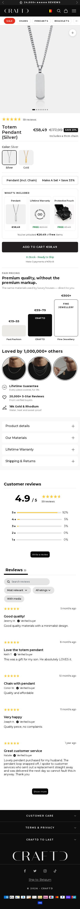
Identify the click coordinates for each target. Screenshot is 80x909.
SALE (9, 21)
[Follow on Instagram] (45, 871)
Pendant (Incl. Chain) (22, 180)
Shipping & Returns (20, 461)
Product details (17, 426)
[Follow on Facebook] (25, 871)
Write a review (40, 554)
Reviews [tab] (15, 570)
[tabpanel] (40, 688)
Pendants (41, 21)
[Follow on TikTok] (55, 871)
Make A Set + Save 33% (58, 180)
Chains (23, 21)
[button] (40, 512)
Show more (40, 791)
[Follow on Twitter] (35, 871)
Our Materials (16, 438)
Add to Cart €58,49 (40, 247)
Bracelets (62, 21)
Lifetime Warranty (19, 449)
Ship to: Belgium (40, 879)
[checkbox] (14, 598)
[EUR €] (50, 11)
